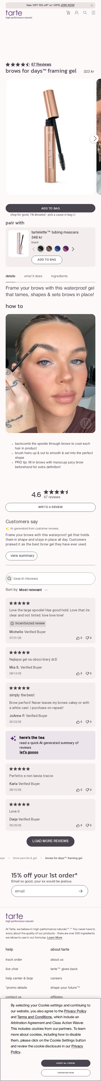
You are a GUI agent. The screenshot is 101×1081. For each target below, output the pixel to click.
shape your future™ (65, 987)
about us (56, 959)
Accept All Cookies (65, 1063)
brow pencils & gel (25, 858)
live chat (12, 969)
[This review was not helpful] (87, 638)
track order (14, 959)
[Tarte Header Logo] (19, 15)
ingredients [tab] (59, 276)
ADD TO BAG (47, 259)
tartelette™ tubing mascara (54, 232)
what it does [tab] (33, 276)
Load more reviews (50, 841)
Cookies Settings (66, 1073)
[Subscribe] (80, 891)
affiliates (56, 997)
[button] (68, 14)
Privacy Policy (75, 1011)
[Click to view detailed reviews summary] (21, 556)
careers (56, 978)
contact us (13, 997)
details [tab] (10, 276)
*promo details (16, 987)
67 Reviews (41, 64)
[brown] (49, 249)
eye (2, 858)
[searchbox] (53, 578)
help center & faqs (19, 978)
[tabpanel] (50, 290)
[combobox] (50, 590)
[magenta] (66, 249)
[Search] (85, 14)
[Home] (20, 918)
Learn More (54, 937)
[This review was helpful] (78, 638)
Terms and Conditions (34, 1017)
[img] (8, 64)
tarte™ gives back (64, 969)
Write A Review (50, 507)
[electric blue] (58, 249)
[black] (40, 248)
